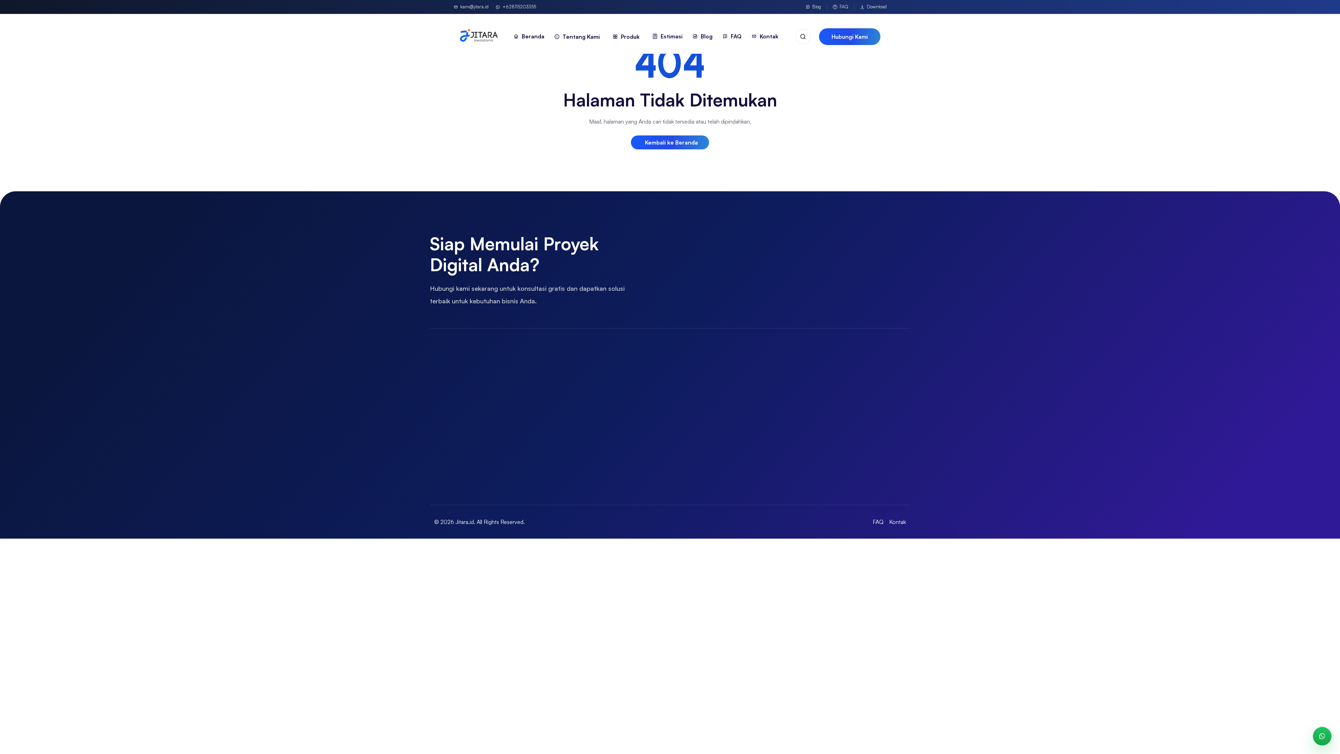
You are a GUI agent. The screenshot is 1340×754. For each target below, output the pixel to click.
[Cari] (803, 36)
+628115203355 (519, 6)
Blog (816, 6)
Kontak (897, 521)
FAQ (844, 6)
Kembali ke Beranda (671, 142)
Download (877, 6)
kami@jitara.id (474, 6)
